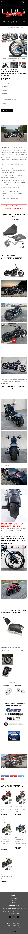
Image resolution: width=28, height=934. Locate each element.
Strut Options (4, 97)
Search (14, 900)
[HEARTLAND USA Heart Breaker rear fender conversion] (14, 767)
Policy (14, 902)
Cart (25, 2)
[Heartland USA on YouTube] (18, 917)
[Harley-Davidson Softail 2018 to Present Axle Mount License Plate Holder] (6, 676)
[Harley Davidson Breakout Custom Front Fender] (14, 570)
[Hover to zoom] (14, 45)
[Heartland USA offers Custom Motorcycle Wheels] (14, 727)
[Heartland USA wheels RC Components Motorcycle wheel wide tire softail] (14, 740)
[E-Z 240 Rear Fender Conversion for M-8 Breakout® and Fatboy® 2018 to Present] (5, 65)
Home (2, 27)
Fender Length (5, 84)
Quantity (3, 103)
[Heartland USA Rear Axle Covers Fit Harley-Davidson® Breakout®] (8, 695)
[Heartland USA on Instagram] (14, 917)
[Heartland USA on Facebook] (10, 917)
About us (14, 898)
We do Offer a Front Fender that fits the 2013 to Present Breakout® (13, 538)
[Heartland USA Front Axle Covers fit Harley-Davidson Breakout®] (20, 695)
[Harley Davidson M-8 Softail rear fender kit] (14, 65)
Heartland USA (15, 925)
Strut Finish (4, 90)
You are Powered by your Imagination (13, 927)
